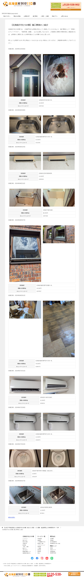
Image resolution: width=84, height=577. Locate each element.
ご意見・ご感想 (45, 16)
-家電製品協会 (52, 551)
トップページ (25, 538)
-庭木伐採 (39, 549)
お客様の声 (27, 16)
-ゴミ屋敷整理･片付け (41, 541)
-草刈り (38, 553)
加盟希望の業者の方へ (27, 553)
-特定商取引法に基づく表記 (55, 543)
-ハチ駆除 (39, 548)
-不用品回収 (39, 538)
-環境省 (51, 548)
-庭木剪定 (39, 551)
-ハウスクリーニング (41, 545)
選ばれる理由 (17, 16)
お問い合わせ (64, 16)
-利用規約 (52, 540)
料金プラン (55, 16)
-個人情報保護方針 (53, 541)
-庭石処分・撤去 (40, 543)
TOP (31, 527)
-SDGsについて (53, 549)
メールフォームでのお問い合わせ (66, 9)
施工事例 (35, 16)
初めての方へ (6, 16)
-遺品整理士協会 (53, 552)
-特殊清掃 (39, 546)
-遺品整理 (39, 540)
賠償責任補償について (27, 551)
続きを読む (11, 517)
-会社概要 (52, 538)
